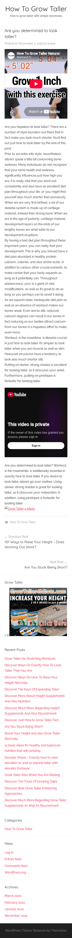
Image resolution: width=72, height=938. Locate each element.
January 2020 (14, 909)
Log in (9, 852)
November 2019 (16, 916)
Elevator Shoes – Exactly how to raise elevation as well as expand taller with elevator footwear (31, 763)
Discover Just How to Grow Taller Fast (31, 720)
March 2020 (13, 896)
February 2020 (15, 902)
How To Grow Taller (36, 8)
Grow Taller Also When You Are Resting (32, 775)
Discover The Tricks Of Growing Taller (31, 781)
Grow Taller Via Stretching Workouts (30, 658)
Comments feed (16, 866)
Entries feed (13, 859)
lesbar (52, 43)
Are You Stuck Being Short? (24, 726)
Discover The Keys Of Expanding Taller (32, 689)
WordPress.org (15, 872)
